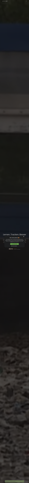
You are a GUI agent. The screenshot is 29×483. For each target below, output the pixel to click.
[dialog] (14, 241)
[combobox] (23, 236)
